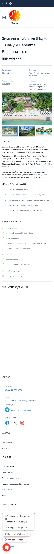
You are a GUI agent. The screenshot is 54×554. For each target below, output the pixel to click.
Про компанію (7, 443)
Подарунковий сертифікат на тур (15, 484)
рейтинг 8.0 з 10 (43, 164)
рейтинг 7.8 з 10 (31, 159)
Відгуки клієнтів (8, 466)
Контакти (5, 448)
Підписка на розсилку (10, 478)
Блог (4, 496)
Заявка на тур (7, 472)
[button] (48, 119)
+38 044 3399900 (13, 390)
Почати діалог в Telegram (20, 410)
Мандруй (12, 546)
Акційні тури (7, 490)
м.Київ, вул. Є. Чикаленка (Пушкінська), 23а (23, 401)
